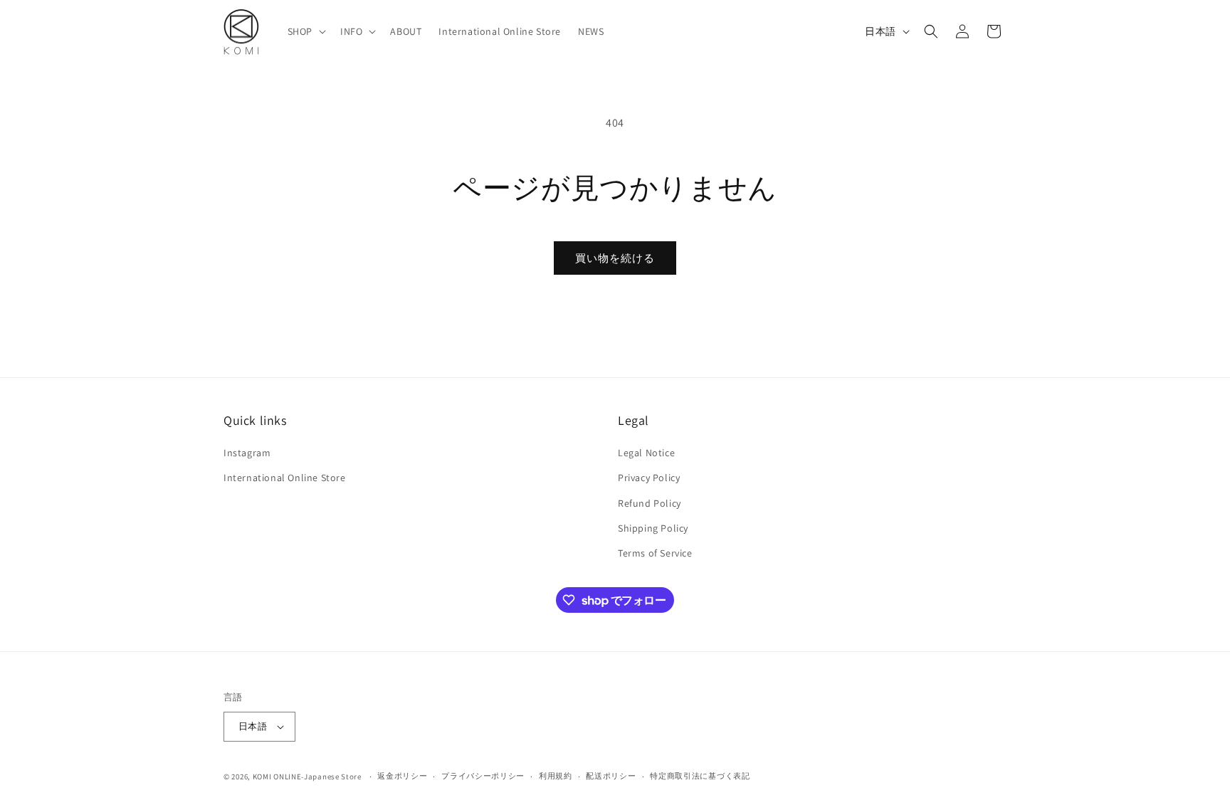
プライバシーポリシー (483, 776)
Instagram (247, 452)
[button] (305, 31)
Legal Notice (646, 452)
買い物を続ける (615, 258)
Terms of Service (655, 553)
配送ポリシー (611, 776)
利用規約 (555, 776)
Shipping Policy (653, 528)
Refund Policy (649, 503)
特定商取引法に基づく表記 (700, 776)
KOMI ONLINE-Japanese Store (307, 776)
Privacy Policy (649, 477)
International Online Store (285, 477)
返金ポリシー (402, 776)
